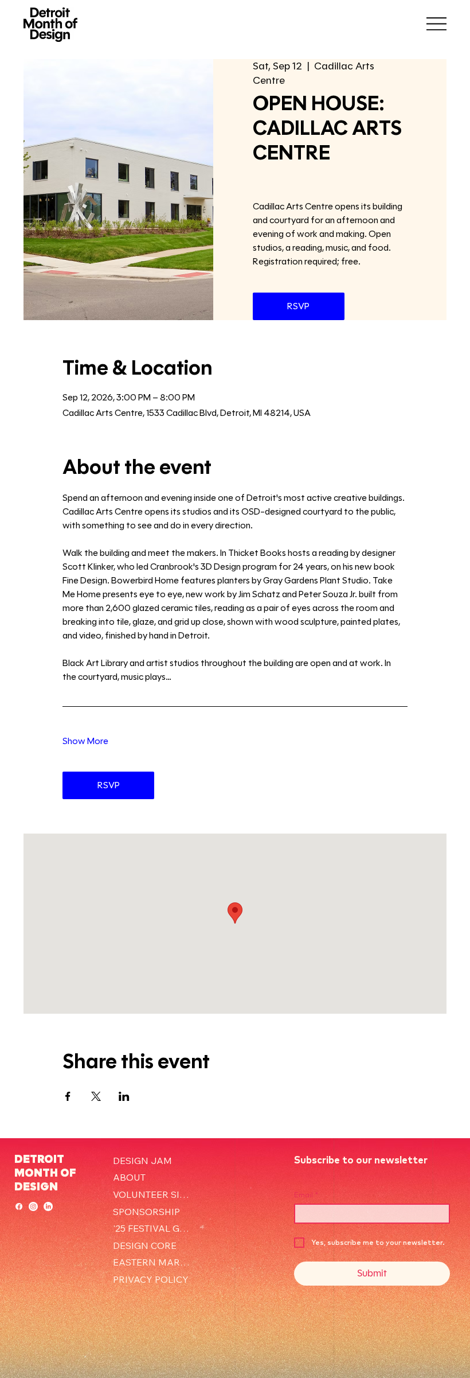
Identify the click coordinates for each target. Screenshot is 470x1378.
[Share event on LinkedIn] (124, 1096)
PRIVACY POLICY (151, 1279)
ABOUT (129, 1177)
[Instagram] (33, 1206)
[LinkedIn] (48, 1206)
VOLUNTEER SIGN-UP (154, 1194)
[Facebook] (18, 1206)
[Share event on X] (96, 1096)
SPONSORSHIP (146, 1211)
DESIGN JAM (142, 1160)
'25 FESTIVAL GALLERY (154, 1228)
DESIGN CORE (145, 1245)
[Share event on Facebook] (67, 1096)
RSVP (298, 306)
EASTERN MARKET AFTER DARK (154, 1262)
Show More (85, 740)
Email (306, 1194)
